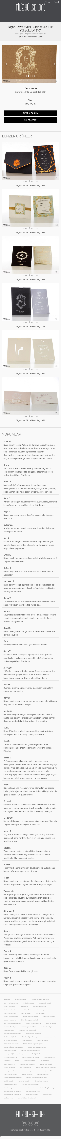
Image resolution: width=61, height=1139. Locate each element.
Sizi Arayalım (31, 120)
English (56, 2)
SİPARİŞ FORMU (30, 113)
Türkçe (47, 2)
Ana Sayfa (19, 34)
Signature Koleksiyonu (35, 34)
